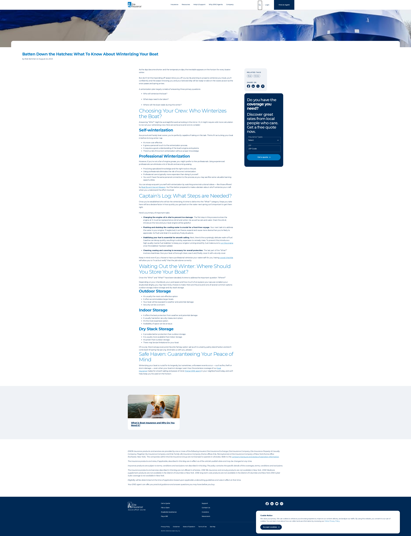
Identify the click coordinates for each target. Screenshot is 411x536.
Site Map (212, 526)
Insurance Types (255, 137)
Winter (256, 76)
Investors (205, 512)
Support (205, 503)
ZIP (249, 145)
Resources (186, 4)
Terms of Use (202, 526)
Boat (249, 76)
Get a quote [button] (263, 157)
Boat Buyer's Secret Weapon (153, 187)
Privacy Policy (165, 526)
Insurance (174, 4)
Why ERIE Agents (216, 4)
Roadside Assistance (169, 512)
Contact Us (206, 508)
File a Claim (165, 508)
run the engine (226, 243)
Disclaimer (176, 526)
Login (267, 5)
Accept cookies (270, 527)
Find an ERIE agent (193, 371)
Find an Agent (284, 5)
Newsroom (206, 516)
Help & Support (199, 4)
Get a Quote (165, 503)
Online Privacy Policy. (332, 521)
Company (230, 4)
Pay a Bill (164, 516)
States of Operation (189, 526)
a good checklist (226, 258)
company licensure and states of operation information (255, 457)
